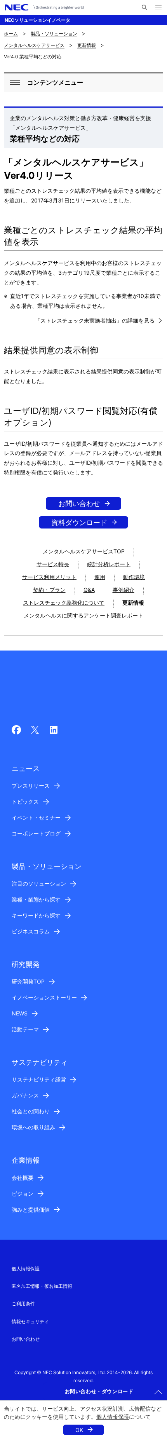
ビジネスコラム (31, 931)
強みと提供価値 (31, 1209)
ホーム (11, 34)
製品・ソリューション (54, 34)
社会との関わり (31, 1111)
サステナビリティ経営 (39, 1079)
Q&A (89, 589)
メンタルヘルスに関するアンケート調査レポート (83, 615)
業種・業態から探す (36, 899)
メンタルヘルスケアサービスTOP (84, 551)
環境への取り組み (33, 1127)
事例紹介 (123, 589)
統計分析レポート (108, 564)
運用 (99, 577)
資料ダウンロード (79, 522)
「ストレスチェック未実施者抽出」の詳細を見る (95, 320)
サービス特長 (53, 564)
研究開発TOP (28, 981)
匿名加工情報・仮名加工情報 (42, 1286)
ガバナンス (25, 1095)
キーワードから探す (36, 915)
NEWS (20, 1013)
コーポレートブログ (36, 833)
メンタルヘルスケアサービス (34, 45)
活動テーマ (25, 1029)
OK (79, 1430)
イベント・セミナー (36, 817)
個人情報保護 (112, 1416)
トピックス (25, 801)
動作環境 (134, 577)
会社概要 (22, 1177)
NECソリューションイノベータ (37, 20)
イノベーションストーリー (44, 997)
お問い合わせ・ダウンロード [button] (99, 1391)
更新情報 (86, 45)
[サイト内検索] (144, 7)
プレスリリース (31, 785)
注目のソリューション (39, 883)
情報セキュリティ (30, 1321)
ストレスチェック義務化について (63, 602)
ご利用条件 (23, 1303)
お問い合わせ (79, 503)
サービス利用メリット (49, 577)
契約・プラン (49, 589)
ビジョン (22, 1193)
